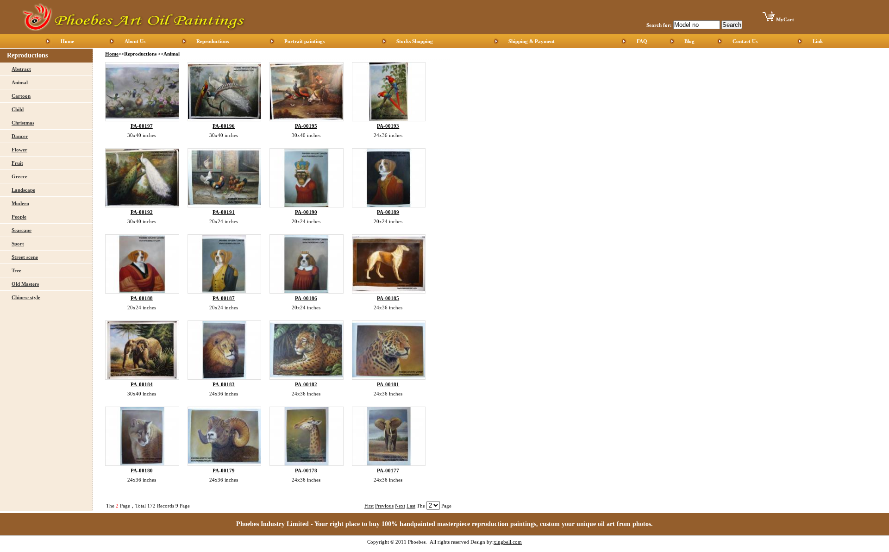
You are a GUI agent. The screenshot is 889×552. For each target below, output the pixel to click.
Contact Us (745, 41)
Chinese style (26, 297)
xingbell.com (508, 542)
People (19, 217)
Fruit (17, 163)
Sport (18, 243)
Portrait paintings (304, 41)
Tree (16, 270)
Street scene (25, 257)
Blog (689, 41)
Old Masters (25, 284)
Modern (20, 203)
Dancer (20, 136)
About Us (135, 41)
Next (400, 505)
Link (818, 41)
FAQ (642, 41)
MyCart (785, 19)
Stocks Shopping (414, 41)
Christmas (23, 122)
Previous (384, 505)
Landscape (23, 190)
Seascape (21, 230)
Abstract (21, 69)
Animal (20, 82)
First (369, 505)
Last (411, 505)
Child (18, 109)
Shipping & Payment (531, 41)
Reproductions (212, 41)
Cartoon (21, 96)
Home (67, 41)
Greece (19, 176)
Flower (19, 149)
